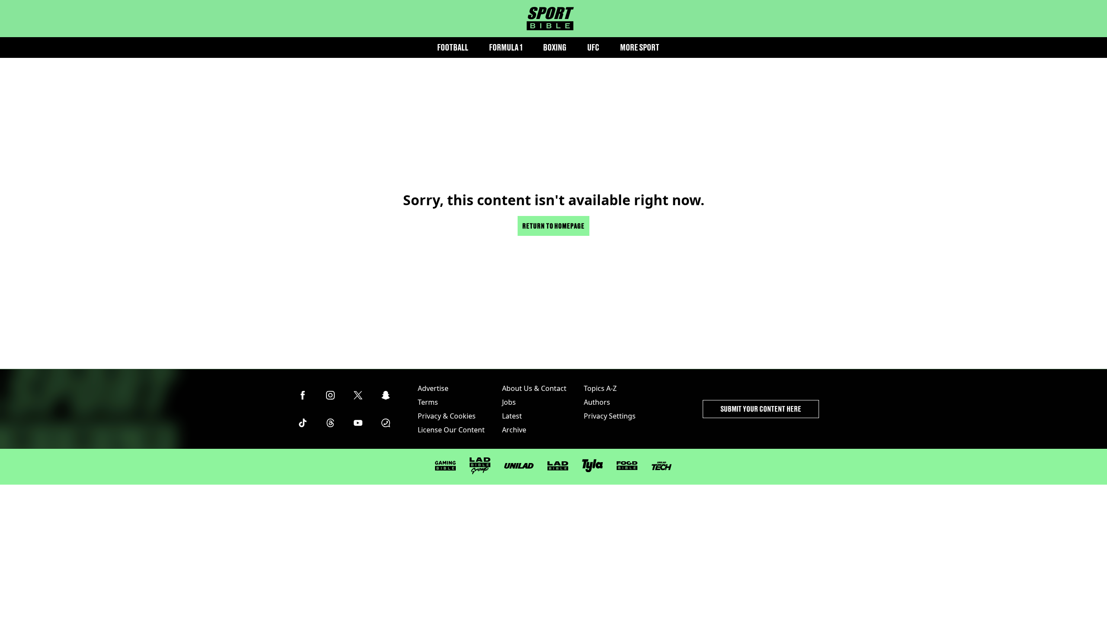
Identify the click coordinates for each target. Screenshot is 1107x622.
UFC (593, 47)
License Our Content (451, 430)
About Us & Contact (534, 388)
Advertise (433, 388)
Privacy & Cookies (447, 416)
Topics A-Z (600, 388)
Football (452, 47)
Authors (597, 402)
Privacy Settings (610, 416)
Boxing (554, 47)
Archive (514, 430)
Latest (512, 416)
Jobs (509, 402)
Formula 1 (505, 47)
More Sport (639, 47)
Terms (428, 402)
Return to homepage (553, 226)
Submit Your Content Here (760, 408)
